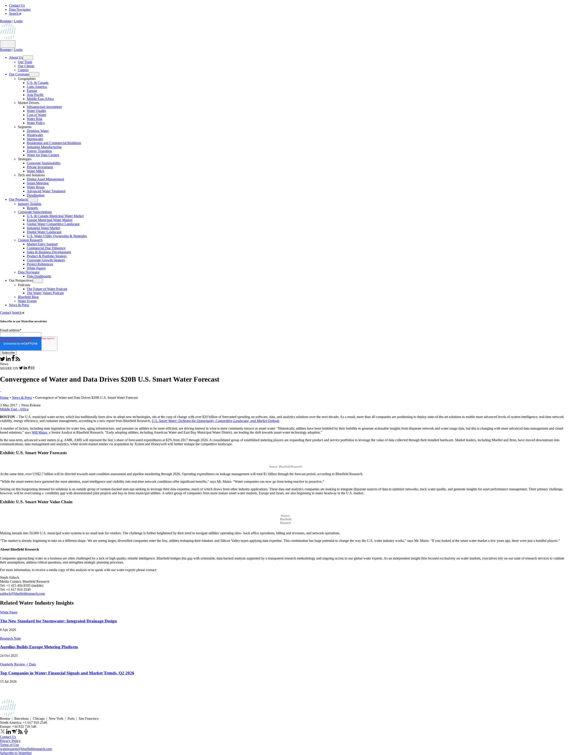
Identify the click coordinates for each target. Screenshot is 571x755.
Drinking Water (38, 131)
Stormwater (35, 139)
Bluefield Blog (28, 297)
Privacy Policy (10, 741)
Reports (32, 208)
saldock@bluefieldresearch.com (22, 593)
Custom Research (30, 240)
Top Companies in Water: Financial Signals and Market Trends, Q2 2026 (67, 673)
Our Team (25, 62)
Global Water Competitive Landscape (53, 224)
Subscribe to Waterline (16, 753)
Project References (40, 264)
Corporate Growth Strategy (46, 260)
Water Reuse (36, 187)
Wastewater (35, 135)
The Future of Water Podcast (47, 289)
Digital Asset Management (45, 179)
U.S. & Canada (37, 83)
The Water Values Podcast (45, 293)
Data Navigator (20, 9)
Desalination (35, 195)
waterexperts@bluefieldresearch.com (26, 749)
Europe (32, 91)
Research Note (10, 638)
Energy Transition (39, 151)
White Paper (8, 612)
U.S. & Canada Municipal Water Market (55, 216)
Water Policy (36, 123)
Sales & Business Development (49, 252)
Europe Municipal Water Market (49, 220)
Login (18, 21)
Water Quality (36, 111)
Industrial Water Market (43, 228)
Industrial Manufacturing (44, 147)
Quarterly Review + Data (18, 664)
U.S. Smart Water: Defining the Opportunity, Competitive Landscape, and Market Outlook (215, 421)
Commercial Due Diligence (46, 248)
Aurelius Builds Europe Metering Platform (39, 647)
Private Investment (40, 167)
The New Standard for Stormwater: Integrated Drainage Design (58, 621)
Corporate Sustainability (44, 163)
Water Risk (34, 119)
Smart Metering (38, 183)
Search (14, 13)
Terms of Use (9, 745)
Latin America (37, 87)
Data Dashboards (39, 276)
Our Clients (26, 66)
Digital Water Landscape (44, 232)
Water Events (27, 301)
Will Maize (39, 432)
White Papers (36, 268)
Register (6, 21)
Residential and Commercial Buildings (54, 143)
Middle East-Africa (40, 99)
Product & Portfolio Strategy (47, 256)
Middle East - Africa (14, 409)
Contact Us (17, 5)
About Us (16, 57)
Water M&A (35, 171)
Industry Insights (29, 204)
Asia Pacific (35, 95)
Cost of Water (36, 115)
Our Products (18, 199)
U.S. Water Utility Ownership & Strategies (57, 236)
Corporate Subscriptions (35, 212)
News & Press (19, 305)
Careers (23, 70)
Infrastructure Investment (44, 107)
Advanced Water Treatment (46, 191)
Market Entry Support (42, 244)
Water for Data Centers (43, 155)
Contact (5, 312)
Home (4, 397)
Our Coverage (19, 74)
